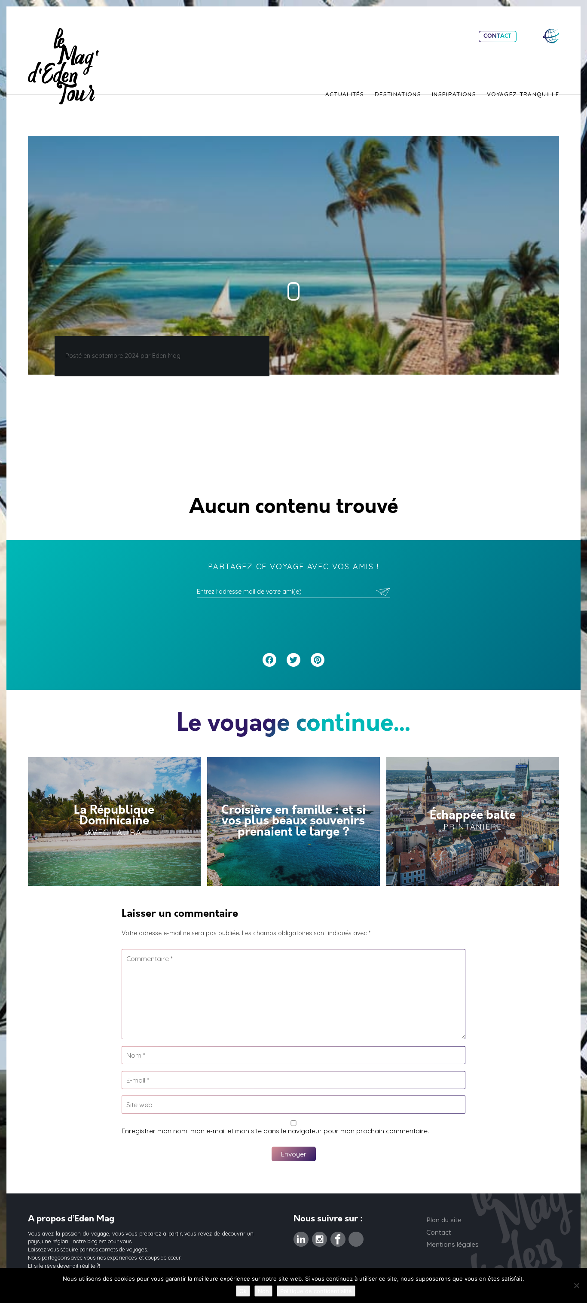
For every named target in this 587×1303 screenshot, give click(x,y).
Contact (497, 36)
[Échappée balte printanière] (472, 821)
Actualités (344, 94)
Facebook (337, 1237)
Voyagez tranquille (523, 94)
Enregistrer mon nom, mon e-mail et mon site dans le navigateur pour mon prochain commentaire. (275, 1130)
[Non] (576, 1285)
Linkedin (301, 1237)
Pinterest (356, 1237)
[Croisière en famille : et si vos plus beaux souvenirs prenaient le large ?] (293, 821)
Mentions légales (452, 1244)
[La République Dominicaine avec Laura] (114, 821)
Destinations (398, 94)
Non (263, 1291)
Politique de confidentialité (316, 1291)
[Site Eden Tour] (551, 36)
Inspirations (454, 94)
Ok (243, 1291)
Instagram (319, 1237)
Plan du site (444, 1219)
